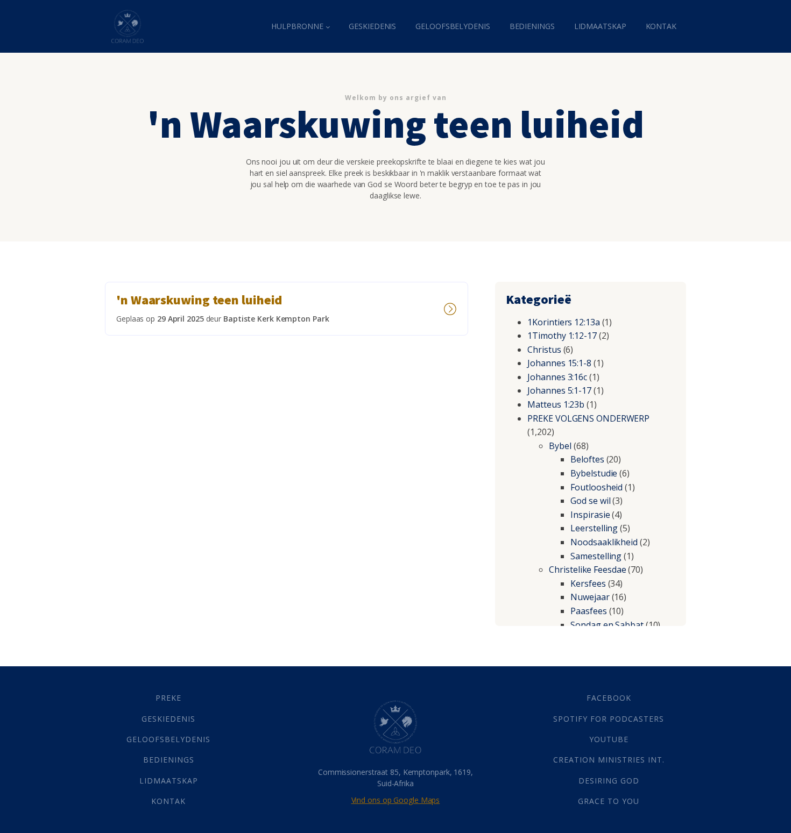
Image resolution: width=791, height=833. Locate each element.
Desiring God (608, 780)
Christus (544, 349)
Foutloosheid (596, 487)
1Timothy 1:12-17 (561, 335)
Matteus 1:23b (555, 404)
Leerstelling (594, 528)
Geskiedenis (372, 26)
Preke (168, 698)
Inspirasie (590, 515)
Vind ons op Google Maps (395, 800)
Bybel (560, 446)
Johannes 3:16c (557, 377)
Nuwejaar (589, 597)
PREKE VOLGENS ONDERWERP (588, 418)
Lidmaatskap (600, 26)
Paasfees (588, 611)
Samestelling (596, 556)
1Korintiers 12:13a (563, 322)
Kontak (661, 26)
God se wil (590, 501)
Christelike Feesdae (587, 569)
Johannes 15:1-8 (559, 363)
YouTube (608, 739)
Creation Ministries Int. (609, 759)
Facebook (609, 698)
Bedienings (532, 26)
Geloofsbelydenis (452, 26)
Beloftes (587, 459)
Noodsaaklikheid (604, 542)
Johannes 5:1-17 (559, 390)
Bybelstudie (593, 473)
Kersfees (587, 583)
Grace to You (608, 801)
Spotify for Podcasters (608, 719)
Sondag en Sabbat (606, 625)
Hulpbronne (297, 26)
